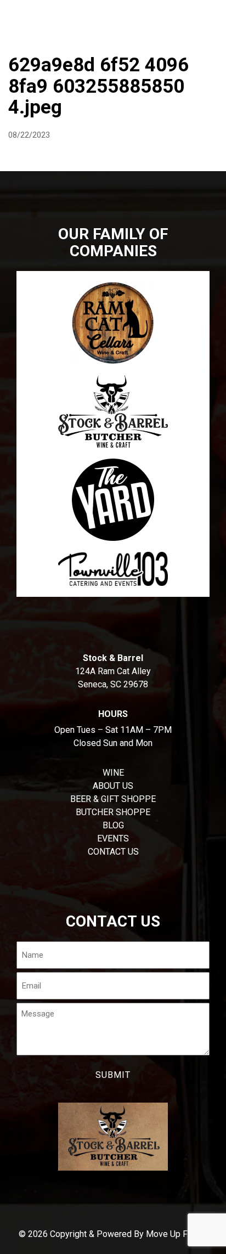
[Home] (13, 13)
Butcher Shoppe (93, 41)
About (24, 41)
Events (113, 838)
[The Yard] (113, 500)
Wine (158, 41)
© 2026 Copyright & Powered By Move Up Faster (113, 1234)
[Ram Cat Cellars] (113, 323)
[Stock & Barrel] (113, 411)
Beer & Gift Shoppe (113, 799)
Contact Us (113, 851)
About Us (113, 786)
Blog (113, 825)
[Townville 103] (113, 569)
